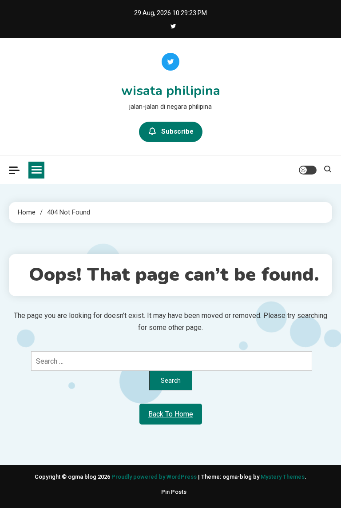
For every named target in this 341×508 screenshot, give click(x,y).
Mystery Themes (283, 476)
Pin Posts (173, 491)
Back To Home (170, 414)
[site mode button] (308, 170)
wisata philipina (170, 91)
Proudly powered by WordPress (154, 476)
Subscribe (177, 131)
